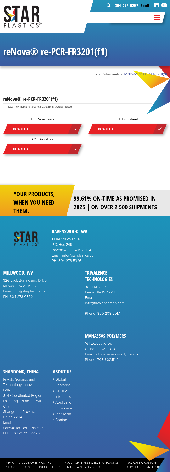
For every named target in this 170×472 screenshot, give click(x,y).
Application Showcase (64, 405)
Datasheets (111, 74)
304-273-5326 (69, 260)
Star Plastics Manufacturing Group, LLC (93, 465)
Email (145, 5)
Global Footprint (62, 382)
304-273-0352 (126, 5)
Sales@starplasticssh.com (23, 428)
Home (92, 74)
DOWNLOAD (21, 129)
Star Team (63, 414)
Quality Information (64, 393)
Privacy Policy (10, 465)
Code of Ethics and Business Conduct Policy (41, 465)
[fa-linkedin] (156, 5)
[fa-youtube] (164, 5)
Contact (61, 419)
